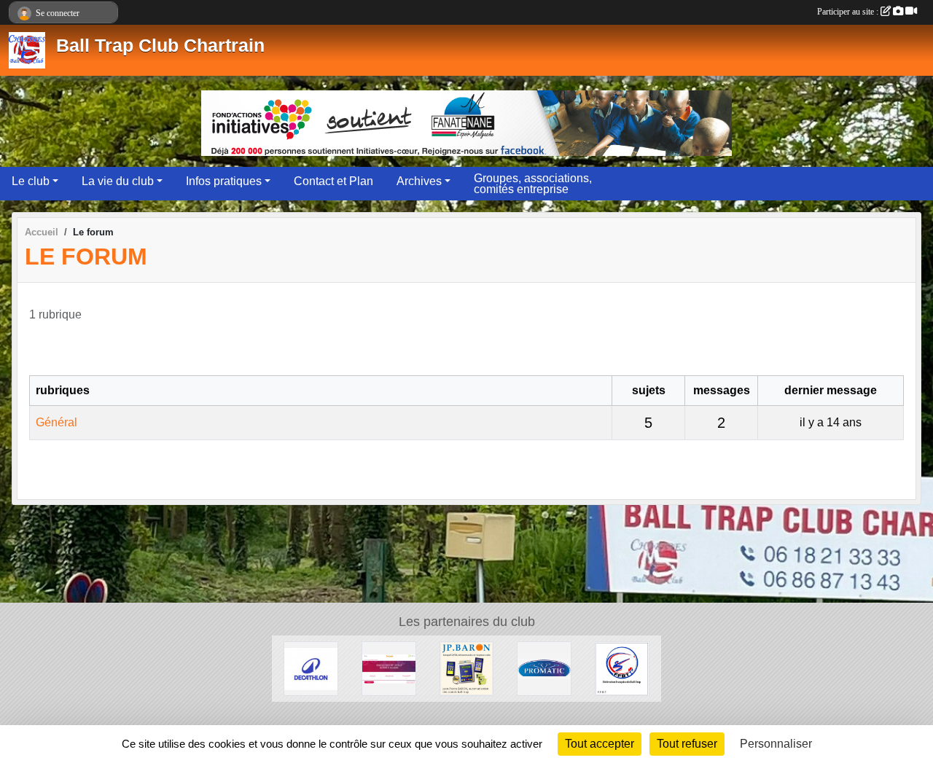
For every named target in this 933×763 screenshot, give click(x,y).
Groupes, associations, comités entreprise (533, 183)
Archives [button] (419, 181)
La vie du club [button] (118, 181)
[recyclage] (389, 668)
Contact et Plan (333, 181)
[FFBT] (622, 668)
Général (56, 422)
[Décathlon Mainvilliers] (311, 668)
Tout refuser (687, 743)
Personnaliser (776, 743)
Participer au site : (849, 12)
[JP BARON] (467, 668)
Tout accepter (599, 743)
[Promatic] (544, 668)
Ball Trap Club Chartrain (160, 45)
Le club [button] (31, 181)
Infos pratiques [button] (224, 181)
